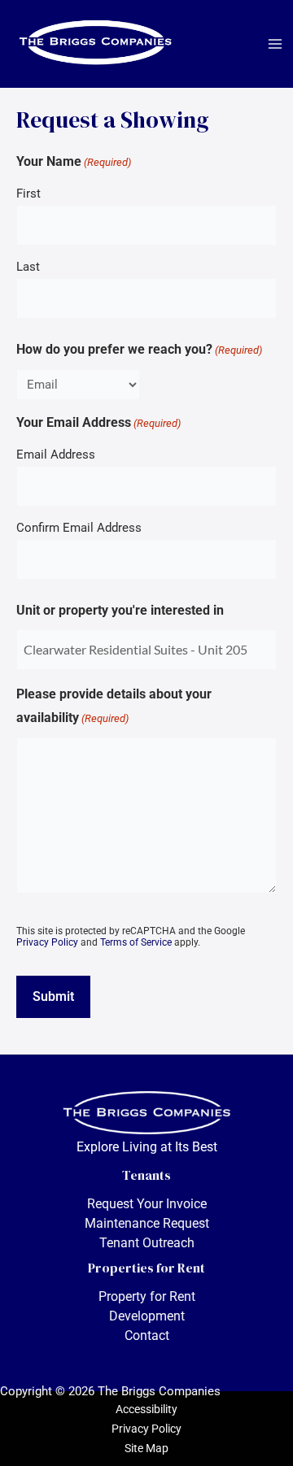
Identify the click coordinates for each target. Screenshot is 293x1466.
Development (147, 1316)
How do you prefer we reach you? (139, 349)
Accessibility (146, 1409)
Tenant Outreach (147, 1243)
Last (28, 266)
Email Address (55, 454)
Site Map (146, 1448)
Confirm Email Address (79, 527)
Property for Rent (146, 1296)
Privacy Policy (47, 942)
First (28, 193)
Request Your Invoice (147, 1204)
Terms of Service (136, 942)
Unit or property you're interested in (120, 610)
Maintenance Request (147, 1223)
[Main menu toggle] (275, 44)
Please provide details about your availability (114, 705)
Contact (147, 1335)
